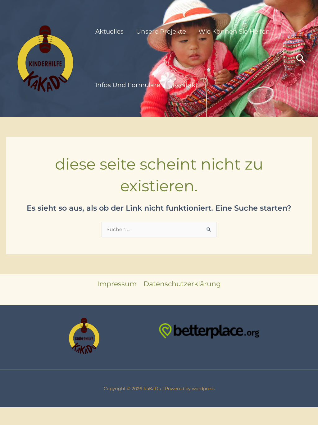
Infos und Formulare (127, 85)
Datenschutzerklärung (182, 284)
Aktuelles (109, 31)
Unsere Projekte (161, 31)
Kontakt (185, 85)
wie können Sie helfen (234, 31)
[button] (301, 58)
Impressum (117, 284)
